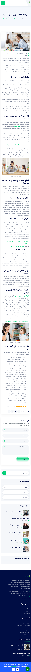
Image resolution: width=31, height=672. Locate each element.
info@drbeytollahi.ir (23, 596)
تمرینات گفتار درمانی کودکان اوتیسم (20, 518)
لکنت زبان (26, 628)
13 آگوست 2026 (24, 521)
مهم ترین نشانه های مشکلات (14, 525)
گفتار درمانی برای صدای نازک (14, 532)
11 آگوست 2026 (17, 527)
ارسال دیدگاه (22, 459)
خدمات (18, 18)
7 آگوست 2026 (17, 542)
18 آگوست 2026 (17, 514)
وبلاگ (27, 611)
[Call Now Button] (28, 669)
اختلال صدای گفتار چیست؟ (15, 540)
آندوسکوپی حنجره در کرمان (17, 246)
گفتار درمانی (26, 623)
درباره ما (27, 609)
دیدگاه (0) (24, 55)
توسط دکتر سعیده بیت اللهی (21, 53)
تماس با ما (26, 613)
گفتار (25, 492)
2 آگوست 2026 (17, 550)
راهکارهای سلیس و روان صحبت (13, 512)
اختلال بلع (26, 634)
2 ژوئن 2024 (9, 53)
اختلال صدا (26, 630)
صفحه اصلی (25, 18)
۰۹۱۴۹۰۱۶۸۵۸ (25, 598)
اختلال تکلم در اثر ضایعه (15, 547)
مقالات (25, 497)
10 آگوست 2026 (17, 535)
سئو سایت (13, 666)
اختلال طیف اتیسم (24, 632)
